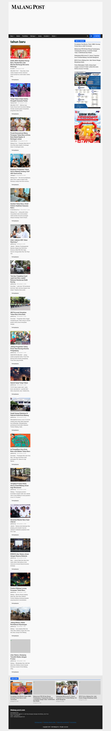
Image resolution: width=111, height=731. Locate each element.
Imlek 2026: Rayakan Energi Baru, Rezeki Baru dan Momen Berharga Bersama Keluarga (20, 52)
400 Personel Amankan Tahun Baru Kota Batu (20, 303)
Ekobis (18, 36)
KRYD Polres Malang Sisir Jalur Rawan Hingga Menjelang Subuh (90, 687)
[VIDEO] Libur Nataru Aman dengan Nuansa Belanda (20, 545)
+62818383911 (17, 715)
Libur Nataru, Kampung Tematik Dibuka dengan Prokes (20, 646)
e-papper (96, 36)
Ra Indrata (12, 68)
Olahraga (32, 36)
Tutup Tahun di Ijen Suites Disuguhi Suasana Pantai (20, 90)
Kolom (53, 36)
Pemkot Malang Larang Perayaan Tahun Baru (20, 579)
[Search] (87, 36)
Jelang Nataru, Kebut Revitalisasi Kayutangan (20, 613)
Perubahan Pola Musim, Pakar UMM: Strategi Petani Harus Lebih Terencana (21, 687)
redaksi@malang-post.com (19, 716)
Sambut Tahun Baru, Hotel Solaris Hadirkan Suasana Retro (20, 195)
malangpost (12, 175)
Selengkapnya (15, 79)
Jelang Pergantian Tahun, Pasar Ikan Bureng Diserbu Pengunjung (20, 338)
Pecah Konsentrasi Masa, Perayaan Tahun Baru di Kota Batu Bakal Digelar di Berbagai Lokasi (20, 124)
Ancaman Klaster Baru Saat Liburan (20, 511)
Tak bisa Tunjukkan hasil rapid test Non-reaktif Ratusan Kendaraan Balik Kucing (20, 267)
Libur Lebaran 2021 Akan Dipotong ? (20, 231)
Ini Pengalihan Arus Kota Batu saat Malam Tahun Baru (20, 440)
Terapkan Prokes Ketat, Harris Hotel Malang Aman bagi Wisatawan (20, 475)
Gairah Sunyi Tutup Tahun (20, 374)
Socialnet (46, 36)
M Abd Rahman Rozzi (15, 209)
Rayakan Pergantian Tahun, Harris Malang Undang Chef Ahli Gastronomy (20, 160)
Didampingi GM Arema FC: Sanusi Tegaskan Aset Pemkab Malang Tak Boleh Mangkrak (67, 687)
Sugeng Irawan (13, 102)
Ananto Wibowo (13, 141)
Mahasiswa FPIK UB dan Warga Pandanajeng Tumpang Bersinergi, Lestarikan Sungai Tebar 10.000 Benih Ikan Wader (87, 50)
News (11, 36)
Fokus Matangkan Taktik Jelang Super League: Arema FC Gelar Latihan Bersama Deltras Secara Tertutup (86, 66)
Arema (40, 36)
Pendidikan (25, 36)
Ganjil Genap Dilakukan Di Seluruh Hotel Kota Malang (20, 404)
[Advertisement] (55, 21)
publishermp (13, 244)
